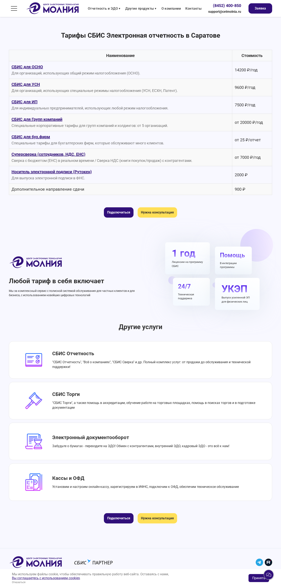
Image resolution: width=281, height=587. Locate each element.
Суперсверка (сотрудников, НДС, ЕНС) (48, 154)
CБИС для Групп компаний (37, 119)
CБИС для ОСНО (27, 66)
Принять (258, 578)
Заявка (260, 8)
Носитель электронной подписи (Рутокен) (52, 171)
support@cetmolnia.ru (224, 12)
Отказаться (19, 582)
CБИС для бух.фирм (31, 136)
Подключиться (118, 212)
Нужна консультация (157, 212)
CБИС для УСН (26, 84)
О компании (171, 8)
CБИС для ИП (24, 101)
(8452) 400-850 (227, 5)
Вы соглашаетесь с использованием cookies (46, 578)
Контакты (193, 8)
